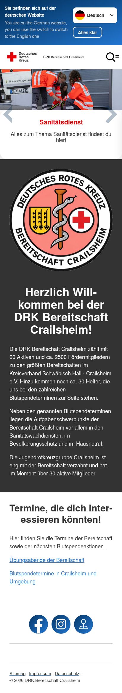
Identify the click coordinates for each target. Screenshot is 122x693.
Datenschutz (67, 673)
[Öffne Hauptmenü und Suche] (112, 57)
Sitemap (17, 673)
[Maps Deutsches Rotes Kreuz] (83, 624)
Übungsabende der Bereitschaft (46, 560)
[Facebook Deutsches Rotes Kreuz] (38, 624)
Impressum (40, 673)
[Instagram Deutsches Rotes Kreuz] (61, 624)
